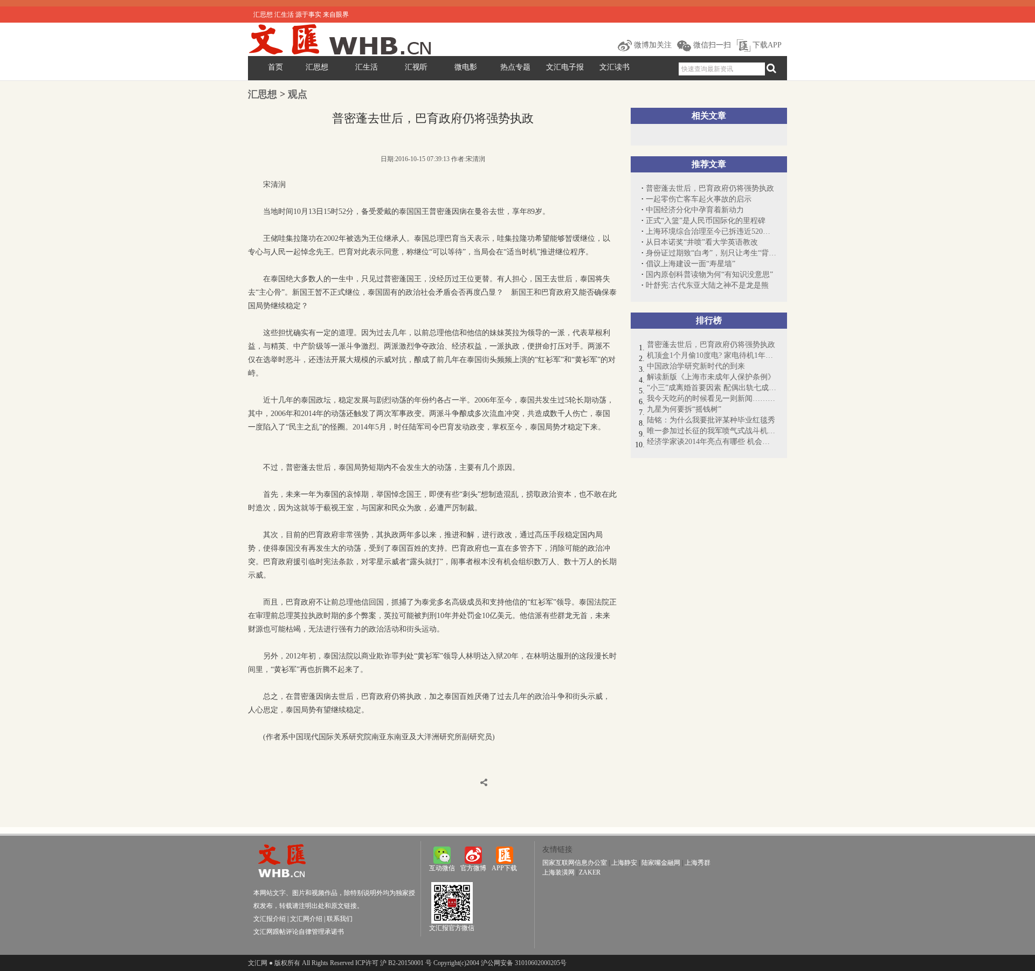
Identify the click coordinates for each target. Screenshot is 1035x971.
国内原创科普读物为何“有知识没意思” (709, 275)
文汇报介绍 (269, 919)
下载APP (766, 45)
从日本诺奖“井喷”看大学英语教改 (702, 242)
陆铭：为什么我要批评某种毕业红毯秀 (711, 420)
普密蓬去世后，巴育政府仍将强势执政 (710, 188)
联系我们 (340, 919)
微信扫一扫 (711, 45)
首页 (275, 67)
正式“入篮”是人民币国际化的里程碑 (705, 221)
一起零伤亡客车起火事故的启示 (698, 199)
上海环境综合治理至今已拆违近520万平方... (711, 231)
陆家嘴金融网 (660, 862)
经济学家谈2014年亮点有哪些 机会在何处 (711, 442)
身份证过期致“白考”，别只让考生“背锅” (711, 253)
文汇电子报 (565, 67)
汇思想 (317, 67)
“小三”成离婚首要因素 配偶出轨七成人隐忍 (711, 388)
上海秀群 (697, 862)
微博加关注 (652, 45)
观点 (297, 94)
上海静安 (624, 862)
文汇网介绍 (306, 919)
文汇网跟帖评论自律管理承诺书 (298, 931)
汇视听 (416, 67)
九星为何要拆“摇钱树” (684, 409)
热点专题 (515, 67)
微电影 (465, 67)
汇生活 (366, 67)
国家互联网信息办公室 (574, 862)
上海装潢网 (558, 872)
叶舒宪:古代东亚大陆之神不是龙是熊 (707, 285)
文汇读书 (614, 67)
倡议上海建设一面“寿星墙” (690, 264)
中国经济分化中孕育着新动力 (695, 210)
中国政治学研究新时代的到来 (696, 366)
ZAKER (590, 872)
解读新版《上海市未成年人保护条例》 (711, 377)
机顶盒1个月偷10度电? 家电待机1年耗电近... (711, 355)
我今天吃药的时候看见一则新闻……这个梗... (711, 398)
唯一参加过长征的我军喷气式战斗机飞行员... (711, 431)
